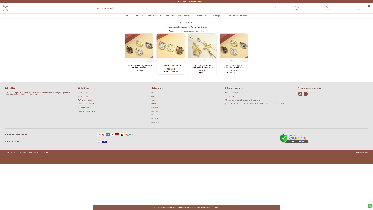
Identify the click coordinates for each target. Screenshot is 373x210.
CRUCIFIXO (152, 16)
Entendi (215, 207)
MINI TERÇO (215, 16)
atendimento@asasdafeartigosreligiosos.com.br (243, 100)
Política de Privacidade (85, 100)
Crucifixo (154, 100)
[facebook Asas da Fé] (5, 1)
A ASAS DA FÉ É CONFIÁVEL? (235, 16)
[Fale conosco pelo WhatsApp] (370, 206)
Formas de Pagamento (86, 104)
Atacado (154, 96)
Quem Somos (83, 93)
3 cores (170, 60)
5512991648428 (232, 93)
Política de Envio (83, 107)
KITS (128, 16)
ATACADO (139, 16)
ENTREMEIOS (202, 16)
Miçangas (154, 111)
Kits (152, 93)
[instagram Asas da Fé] (2, 1)
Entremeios (155, 104)
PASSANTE (164, 16)
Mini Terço (154, 118)
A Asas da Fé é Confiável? (86, 111)
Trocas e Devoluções (85, 96)
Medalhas (154, 115)
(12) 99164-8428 (232, 96)
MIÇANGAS (176, 16)
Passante (154, 107)
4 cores (139, 60)
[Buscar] (276, 8)
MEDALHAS (188, 16)
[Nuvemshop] (362, 152)
